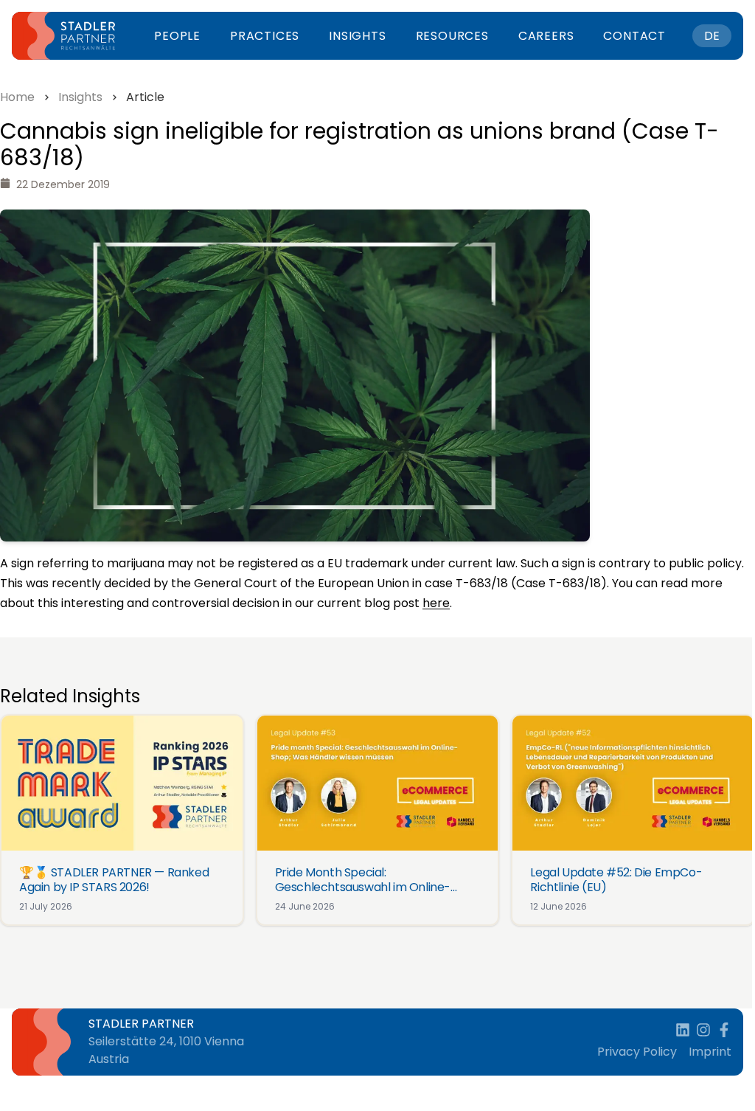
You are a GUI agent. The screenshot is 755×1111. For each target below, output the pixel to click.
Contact (634, 35)
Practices (264, 35)
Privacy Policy (637, 1051)
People (177, 35)
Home (17, 97)
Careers (546, 35)
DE (712, 35)
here (436, 603)
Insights (357, 35)
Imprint (710, 1051)
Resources (452, 35)
